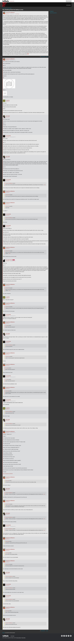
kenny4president (9, 259)
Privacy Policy (23, 637)
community (12, 1)
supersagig (8, 115)
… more (44, 184)
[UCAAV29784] (4, 136)
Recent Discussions (53, 12)
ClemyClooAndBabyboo (10, 12)
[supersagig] (4, 116)
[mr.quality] (4, 101)
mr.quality (8, 100)
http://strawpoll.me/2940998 (8, 473)
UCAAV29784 (8, 135)
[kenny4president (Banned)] (4, 260)
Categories (68, 5)
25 (46, 56)
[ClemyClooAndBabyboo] (4, 13)
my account (68, 1)
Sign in (3, 632)
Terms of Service (18, 637)
